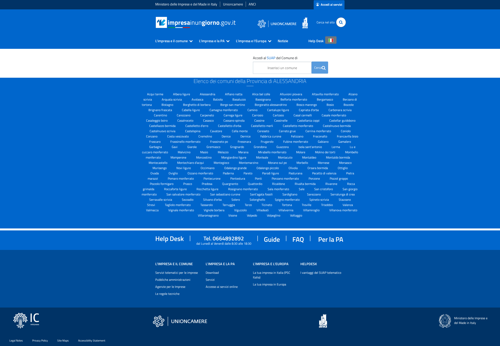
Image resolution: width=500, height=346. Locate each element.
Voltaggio (296, 215)
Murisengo (160, 168)
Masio (204, 152)
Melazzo (223, 152)
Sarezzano (314, 194)
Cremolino (205, 136)
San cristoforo (324, 189)
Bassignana (263, 99)
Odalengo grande (235, 168)
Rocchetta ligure (207, 189)
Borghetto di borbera (197, 104)
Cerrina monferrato (318, 131)
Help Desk (316, 41)
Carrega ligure (233, 115)
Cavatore (216, 131)
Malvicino (184, 152)
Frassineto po (219, 141)
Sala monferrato (279, 189)
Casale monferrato (334, 115)
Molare (301, 152)
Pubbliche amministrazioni (172, 279)
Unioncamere (233, 4)
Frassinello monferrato (185, 141)
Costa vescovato (178, 136)
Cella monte (240, 131)
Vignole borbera (214, 210)
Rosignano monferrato (243, 189)
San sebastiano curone (225, 194)
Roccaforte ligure (176, 189)
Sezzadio (188, 199)
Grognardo (237, 146)
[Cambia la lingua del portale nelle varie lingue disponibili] (331, 40)
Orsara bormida (318, 168)
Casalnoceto (185, 120)
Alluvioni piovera (291, 94)
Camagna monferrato (224, 110)
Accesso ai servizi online (222, 286)
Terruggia (229, 204)
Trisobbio (327, 204)
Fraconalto (320, 136)
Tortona (287, 204)
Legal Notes (16, 340)
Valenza (348, 204)
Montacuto (285, 157)
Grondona (260, 146)
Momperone (179, 157)
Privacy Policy (40, 340)
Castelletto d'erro (197, 125)
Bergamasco (325, 99)
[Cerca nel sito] (341, 22)
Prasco (188, 183)
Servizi (210, 279)
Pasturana (296, 173)
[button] (172, 41)
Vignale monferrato (181, 210)
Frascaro (155, 141)
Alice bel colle (261, 94)
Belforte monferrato (294, 99)
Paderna (229, 173)
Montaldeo (309, 157)
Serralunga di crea (342, 194)
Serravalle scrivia (161, 199)
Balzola (218, 99)
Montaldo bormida (338, 157)
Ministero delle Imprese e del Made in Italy (186, 4)
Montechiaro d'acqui (191, 162)
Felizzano (297, 136)
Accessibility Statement (91, 340)
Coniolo (346, 131)
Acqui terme (155, 94)
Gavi (175, 146)
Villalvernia (286, 210)
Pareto (248, 173)
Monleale (262, 157)
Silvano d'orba (212, 199)
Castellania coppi (308, 120)
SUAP (271, 58)
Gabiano (323, 141)
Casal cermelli (303, 115)
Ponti (259, 178)
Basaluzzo (239, 99)
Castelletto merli (262, 125)
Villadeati (263, 210)
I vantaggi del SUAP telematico (320, 272)
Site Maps (63, 340)
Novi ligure (184, 168)
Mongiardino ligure (234, 157)
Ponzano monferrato (286, 178)
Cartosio (279, 115)
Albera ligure (182, 94)
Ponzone (315, 178)
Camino (252, 110)
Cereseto (263, 131)
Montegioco (222, 162)
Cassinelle (281, 120)
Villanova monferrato (343, 210)
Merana (243, 152)
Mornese (324, 162)
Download (212, 272)
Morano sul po (278, 162)
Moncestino (204, 157)
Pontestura (238, 178)
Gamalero (344, 141)
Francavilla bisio (347, 136)
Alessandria (208, 94)
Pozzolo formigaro (162, 183)
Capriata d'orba (309, 110)
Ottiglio (343, 168)
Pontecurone (212, 178)
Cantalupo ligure (278, 110)
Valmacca (152, 210)
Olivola (293, 168)
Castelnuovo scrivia (163, 131)
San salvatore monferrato (183, 194)
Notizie (283, 41)
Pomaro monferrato (181, 178)
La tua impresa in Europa (269, 284)
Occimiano (208, 168)
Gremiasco (213, 146)
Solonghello (258, 199)
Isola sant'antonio (310, 146)
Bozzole (349, 104)
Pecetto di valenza (324, 173)
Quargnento (230, 183)
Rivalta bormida (305, 183)
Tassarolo (206, 204)
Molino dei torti (325, 152)
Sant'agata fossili (261, 194)
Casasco (208, 120)
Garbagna (156, 146)
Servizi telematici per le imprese (176, 272)
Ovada (155, 173)
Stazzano (345, 199)
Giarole (192, 146)
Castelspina (193, 131)
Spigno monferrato (287, 199)
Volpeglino (274, 215)
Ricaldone (279, 183)
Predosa (207, 183)
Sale (302, 189)
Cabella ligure (191, 110)
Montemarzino (249, 162)
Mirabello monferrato (272, 152)
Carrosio (258, 115)
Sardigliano (290, 194)
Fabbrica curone (271, 136)
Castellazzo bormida (162, 125)
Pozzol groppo (339, 178)
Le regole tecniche (167, 293)
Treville (307, 204)
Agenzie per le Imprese (170, 286)
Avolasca (198, 99)
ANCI (252, 4)
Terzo (249, 204)
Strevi (151, 204)
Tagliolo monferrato (178, 204)
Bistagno (168, 104)
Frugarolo (267, 141)
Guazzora (282, 146)
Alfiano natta (234, 94)
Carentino (161, 115)
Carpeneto (207, 115)
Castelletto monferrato (298, 125)
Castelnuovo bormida (337, 125)
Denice (226, 136)
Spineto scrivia (319, 199)
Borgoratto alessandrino (271, 104)
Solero (236, 199)
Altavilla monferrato (325, 94)
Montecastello (158, 162)
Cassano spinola (234, 120)
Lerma (336, 146)
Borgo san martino (233, 104)
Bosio (331, 104)
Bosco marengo (307, 104)
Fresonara (245, 141)
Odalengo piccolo (267, 168)
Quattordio (255, 183)
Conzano (152, 136)
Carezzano (184, 115)
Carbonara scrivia (340, 110)
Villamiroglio (311, 210)
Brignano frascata (160, 110)
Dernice (245, 136)
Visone (233, 215)
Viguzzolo (240, 210)
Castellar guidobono (342, 120)
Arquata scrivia (172, 99)
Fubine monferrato (296, 141)
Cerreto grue (287, 131)
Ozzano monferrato (201, 173)
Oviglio (174, 173)
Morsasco (345, 162)
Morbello (302, 162)
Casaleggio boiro (157, 120)
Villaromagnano (208, 215)
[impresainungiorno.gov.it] (237, 22)
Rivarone (331, 183)
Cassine (259, 120)
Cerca (318, 67)
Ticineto (267, 204)
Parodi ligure (271, 173)
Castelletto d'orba (230, 125)
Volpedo (252, 215)
